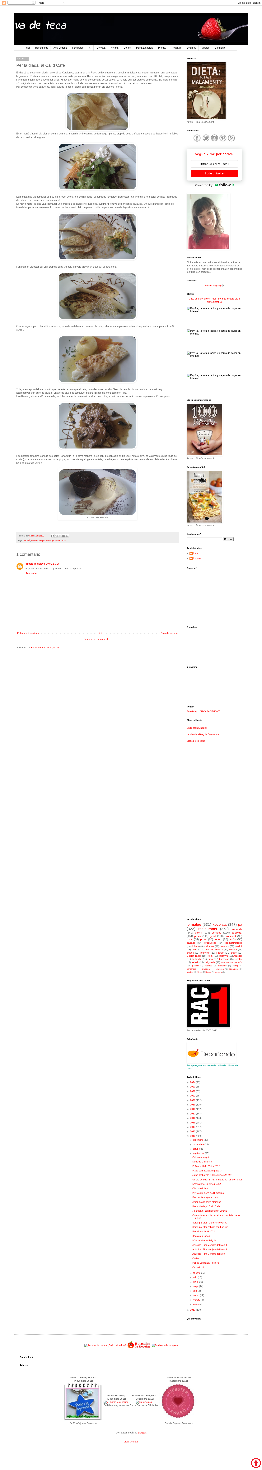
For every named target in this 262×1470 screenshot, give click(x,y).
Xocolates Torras (201, 1236)
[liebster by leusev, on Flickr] (178, 1420)
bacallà (27, 540)
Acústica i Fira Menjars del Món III (209, 1245)
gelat (213, 936)
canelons (224, 946)
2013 (193, 1131)
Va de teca (40, 26)
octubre (197, 1149)
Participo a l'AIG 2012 (203, 1231)
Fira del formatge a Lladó (205, 1197)
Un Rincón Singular (197, 728)
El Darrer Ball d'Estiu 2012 (206, 1166)
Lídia (196, 553)
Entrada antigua (169, 633)
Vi (90, 47)
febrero (197, 1299)
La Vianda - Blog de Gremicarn (203, 734)
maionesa (209, 946)
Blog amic (220, 47)
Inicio (100, 633)
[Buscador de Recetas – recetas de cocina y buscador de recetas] (139, 1348)
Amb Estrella (60, 47)
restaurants (60, 540)
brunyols (204, 953)
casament (233, 969)
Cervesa (101, 47)
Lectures (191, 47)
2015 (193, 1122)
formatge (50, 540)
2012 (193, 1136)
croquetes (210, 942)
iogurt (218, 939)
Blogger (142, 1432)
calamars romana (213, 949)
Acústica (237, 956)
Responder (31, 573)
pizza (203, 939)
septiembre (199, 1153)
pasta (197, 936)
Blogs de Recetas (196, 741)
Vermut (114, 47)
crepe (41, 540)
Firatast (220, 953)
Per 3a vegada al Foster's (205, 1263)
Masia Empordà (144, 47)
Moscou (218, 972)
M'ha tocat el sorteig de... (205, 1240)
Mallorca (220, 969)
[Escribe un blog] (56, 536)
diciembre (198, 1140)
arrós (232, 939)
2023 (193, 1086)
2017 (193, 1113)
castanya (223, 956)
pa (240, 924)
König (235, 966)
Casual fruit (198, 1267)
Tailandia (197, 959)
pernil (198, 932)
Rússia (208, 972)
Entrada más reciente (28, 633)
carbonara (191, 969)
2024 (193, 1082)
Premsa (162, 47)
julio (195, 1277)
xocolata (220, 924)
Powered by (204, 185)
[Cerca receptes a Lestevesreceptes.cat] (165, 1345)
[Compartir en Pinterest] (67, 536)
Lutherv (197, 558)
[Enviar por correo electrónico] (52, 536)
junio (196, 1282)
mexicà (238, 946)
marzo (196, 1295)
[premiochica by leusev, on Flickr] (144, 1402)
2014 (193, 1127)
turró (210, 959)
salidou (190, 972)
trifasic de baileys (35, 563)
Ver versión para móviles (97, 639)
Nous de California (202, 1161)
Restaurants (41, 47)
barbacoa (224, 959)
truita (194, 949)
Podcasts (176, 47)
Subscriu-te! (214, 173)
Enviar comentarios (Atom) (45, 647)
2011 (193, 1310)
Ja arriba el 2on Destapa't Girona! (209, 1211)
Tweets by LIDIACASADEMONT (203, 711)
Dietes (127, 47)
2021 (193, 1095)
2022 (193, 1091)
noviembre (198, 1144)
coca (189, 939)
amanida (237, 929)
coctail (239, 959)
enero (196, 1304)
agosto (196, 1273)
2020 (193, 1100)
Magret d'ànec (194, 956)
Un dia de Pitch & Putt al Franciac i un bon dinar (217, 1179)
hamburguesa (233, 942)
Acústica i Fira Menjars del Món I (209, 1254)
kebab (195, 962)
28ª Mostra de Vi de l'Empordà (208, 1193)
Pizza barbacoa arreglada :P (207, 1170)
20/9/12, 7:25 (53, 563)
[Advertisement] (97, 682)
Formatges (77, 47)
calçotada (210, 962)
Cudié (195, 1258)
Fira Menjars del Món (231, 962)
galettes (208, 966)
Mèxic (199, 972)
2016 (193, 1118)
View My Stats (131, 1441)
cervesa (216, 932)
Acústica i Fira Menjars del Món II (209, 1249)
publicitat (237, 932)
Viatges (205, 47)
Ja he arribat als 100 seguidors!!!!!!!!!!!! (212, 1175)
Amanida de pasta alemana (206, 1202)
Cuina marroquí (200, 1157)
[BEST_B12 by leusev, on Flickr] (83, 1420)
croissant (230, 936)
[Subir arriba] (256, 1463)
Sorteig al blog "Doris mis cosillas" (210, 1222)
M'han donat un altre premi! (206, 1184)
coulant (34, 540)
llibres (195, 946)
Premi (210, 956)
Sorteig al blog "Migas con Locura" (210, 1227)
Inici (28, 47)
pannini (195, 966)
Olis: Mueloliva (200, 1188)
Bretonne (222, 966)
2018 (193, 1109)
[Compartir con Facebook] (63, 536)
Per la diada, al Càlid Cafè (206, 1206)
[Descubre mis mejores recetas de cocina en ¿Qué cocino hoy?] (105, 1345)
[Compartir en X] (60, 536)
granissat (206, 969)
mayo (196, 1286)
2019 (193, 1104)
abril (195, 1290)
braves (190, 953)
